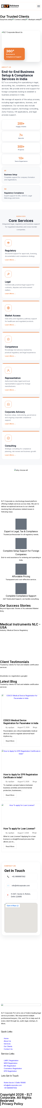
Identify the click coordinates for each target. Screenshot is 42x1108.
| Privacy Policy (11, 1104)
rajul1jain (11, 727)
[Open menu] (38, 6)
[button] (2, 635)
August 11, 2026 (23, 781)
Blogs (35, 727)
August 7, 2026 (23, 833)
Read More (10, 741)
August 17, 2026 (23, 727)
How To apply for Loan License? (19, 828)
